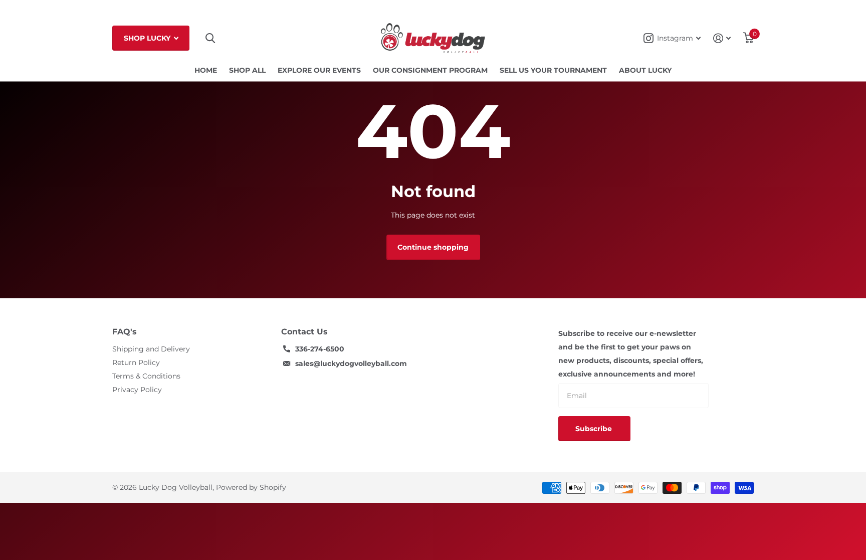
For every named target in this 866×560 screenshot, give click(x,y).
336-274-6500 (319, 348)
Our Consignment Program (430, 70)
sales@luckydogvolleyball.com (351, 363)
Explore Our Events (319, 70)
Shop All (247, 70)
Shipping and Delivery (151, 348)
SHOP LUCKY (148, 38)
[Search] (210, 38)
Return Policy (136, 362)
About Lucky (645, 70)
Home (205, 70)
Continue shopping (433, 247)
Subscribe (594, 428)
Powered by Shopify (251, 487)
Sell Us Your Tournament (553, 70)
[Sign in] (722, 38)
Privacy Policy (137, 389)
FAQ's (124, 331)
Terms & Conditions (146, 376)
